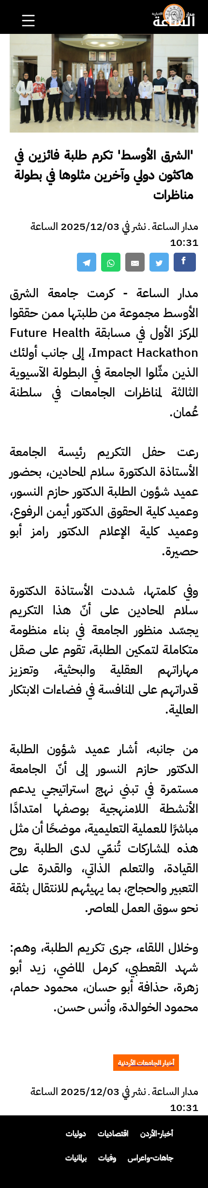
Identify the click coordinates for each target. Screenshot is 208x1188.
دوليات (76, 1134)
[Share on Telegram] (86, 262)
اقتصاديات (113, 1134)
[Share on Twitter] (159, 262)
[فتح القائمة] (29, 7)
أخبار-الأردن (156, 1134)
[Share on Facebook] (185, 262)
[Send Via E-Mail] (135, 262)
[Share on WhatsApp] (110, 262)
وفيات (107, 1158)
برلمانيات (76, 1158)
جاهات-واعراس (150, 1158)
